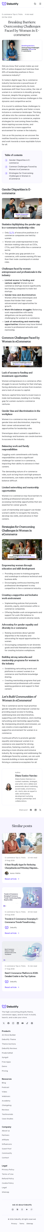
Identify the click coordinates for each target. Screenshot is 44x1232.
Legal (4, 1187)
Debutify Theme (9, 1039)
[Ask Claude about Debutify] (17, 1209)
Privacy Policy (8, 1169)
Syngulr (5, 1057)
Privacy (14, 1224)
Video (4, 1092)
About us (6, 1131)
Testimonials (7, 1114)
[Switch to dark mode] (35, 4)
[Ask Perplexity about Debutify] (22, 1209)
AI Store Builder (9, 1035)
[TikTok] (27, 1023)
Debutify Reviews (9, 1048)
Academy (6, 1101)
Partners (5, 1135)
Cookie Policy (8, 1183)
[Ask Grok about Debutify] (31, 1209)
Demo (4, 1066)
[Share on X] (40, 810)
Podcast (5, 1087)
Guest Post (6, 1149)
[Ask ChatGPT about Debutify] (13, 1209)
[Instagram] (13, 1023)
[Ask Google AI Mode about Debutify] (27, 1209)
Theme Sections (9, 1044)
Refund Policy (8, 1178)
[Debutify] (10, 3)
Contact (5, 1158)
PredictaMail (7, 1053)
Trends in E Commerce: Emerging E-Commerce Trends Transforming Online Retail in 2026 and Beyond (21, 922)
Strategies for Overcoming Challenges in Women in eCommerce (21, 176)
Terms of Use (7, 1174)
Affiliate (5, 1140)
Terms (21, 1224)
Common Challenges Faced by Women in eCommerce (23, 168)
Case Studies (7, 1119)
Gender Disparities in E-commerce (19, 161)
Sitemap (5, 1192)
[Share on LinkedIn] (35, 810)
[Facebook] (8, 1023)
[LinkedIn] (18, 1023)
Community (7, 1153)
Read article (11, 879)
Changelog (6, 1105)
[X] (4, 1023)
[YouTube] (22, 1023)
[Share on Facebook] (31, 810)
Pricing (5, 1071)
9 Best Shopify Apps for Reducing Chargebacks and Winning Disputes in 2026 (21, 868)
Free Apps (6, 1062)
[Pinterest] (32, 1023)
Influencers (7, 1144)
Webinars (6, 1096)
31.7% (11, 232)
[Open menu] (40, 4)
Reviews (5, 1110)
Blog (4, 1083)
